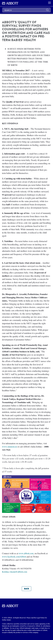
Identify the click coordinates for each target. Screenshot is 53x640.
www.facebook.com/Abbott (14, 556)
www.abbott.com (26, 553)
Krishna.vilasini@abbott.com (14, 571)
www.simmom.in (9, 446)
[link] (26, 588)
